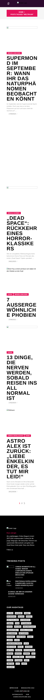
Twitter (10, 663)
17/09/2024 (12, 114)
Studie (9, 660)
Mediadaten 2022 (27, 688)
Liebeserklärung (14, 643)
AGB (27, 694)
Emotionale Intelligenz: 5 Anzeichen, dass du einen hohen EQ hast (26, 583)
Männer (29, 647)
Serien (26, 653)
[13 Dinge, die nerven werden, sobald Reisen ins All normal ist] (22, 336)
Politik (18, 650)
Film (17, 623)
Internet (10, 637)
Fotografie (26, 623)
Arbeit (27, 613)
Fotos (9, 626)
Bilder (21, 616)
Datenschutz (17, 694)
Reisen (10, 653)
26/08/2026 (19, 577)
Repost (18, 653)
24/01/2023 (12, 261)
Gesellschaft (26, 630)
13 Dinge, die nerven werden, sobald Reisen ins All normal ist (22, 378)
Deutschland (12, 620)
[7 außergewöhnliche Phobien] (22, 278)
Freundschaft (29, 626)
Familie (10, 623)
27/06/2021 (12, 319)
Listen (10, 294)
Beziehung (11, 616)
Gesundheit (12, 633)
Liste (26, 643)
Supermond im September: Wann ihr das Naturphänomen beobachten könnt (22, 78)
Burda (29, 616)
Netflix (10, 650)
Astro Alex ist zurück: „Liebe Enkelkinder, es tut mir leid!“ (20, 458)
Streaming (30, 657)
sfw (8, 657)
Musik (20, 647)
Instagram (23, 633)
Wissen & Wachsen (14, 53)
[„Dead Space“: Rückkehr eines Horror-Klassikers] (22, 196)
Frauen (18, 626)
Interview (21, 637)
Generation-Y (12, 630)
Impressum (14, 688)
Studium (18, 660)
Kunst (30, 637)
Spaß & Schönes (14, 213)
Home (21, 12)
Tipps (27, 660)
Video (24, 663)
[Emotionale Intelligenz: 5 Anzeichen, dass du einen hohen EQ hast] (10, 583)
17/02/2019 (12, 403)
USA (17, 663)
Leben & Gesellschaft (15, 435)
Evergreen (25, 620)
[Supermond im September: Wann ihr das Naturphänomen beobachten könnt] (22, 36)
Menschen (11, 647)
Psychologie (29, 650)
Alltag (10, 613)
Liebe (17, 640)
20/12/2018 (12, 491)
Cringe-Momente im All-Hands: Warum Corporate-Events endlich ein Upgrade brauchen (25, 571)
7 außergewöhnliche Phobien (21, 307)
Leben (9, 640)
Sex (33, 653)
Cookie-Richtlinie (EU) (22, 697)
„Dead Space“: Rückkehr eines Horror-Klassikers (22, 233)
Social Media (18, 657)
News (28, 435)
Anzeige (18, 613)
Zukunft (10, 667)
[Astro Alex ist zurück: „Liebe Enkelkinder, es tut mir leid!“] (22, 419)
